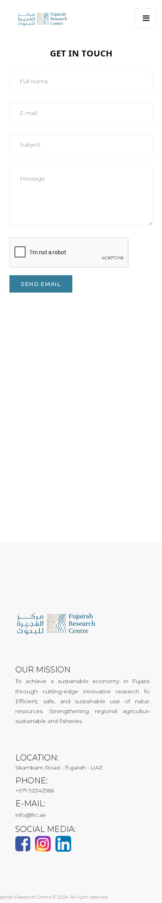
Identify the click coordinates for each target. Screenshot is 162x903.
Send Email (41, 283)
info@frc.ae (30, 815)
